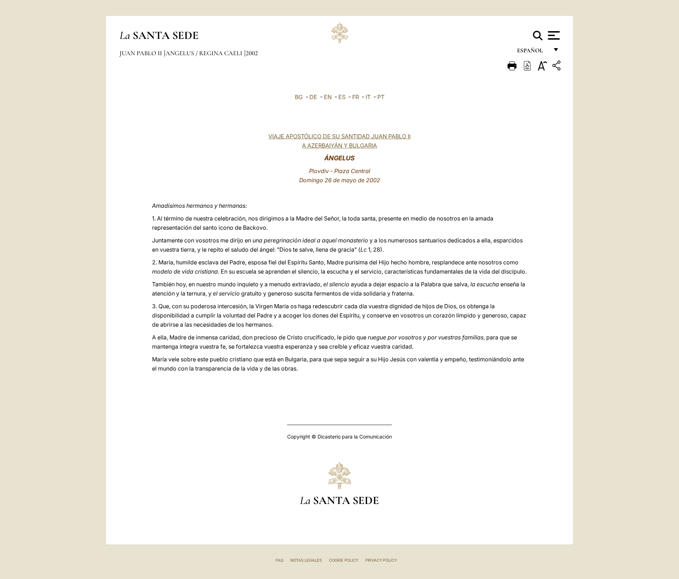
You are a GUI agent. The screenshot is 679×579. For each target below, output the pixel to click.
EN (328, 97)
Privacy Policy (381, 560)
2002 (252, 53)
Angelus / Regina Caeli (205, 53)
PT (380, 97)
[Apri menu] (553, 35)
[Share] (557, 67)
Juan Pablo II (141, 53)
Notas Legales (306, 560)
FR (355, 97)
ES (342, 97)
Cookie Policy (343, 560)
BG (299, 97)
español (532, 52)
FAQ (279, 560)
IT (368, 97)
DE (313, 97)
